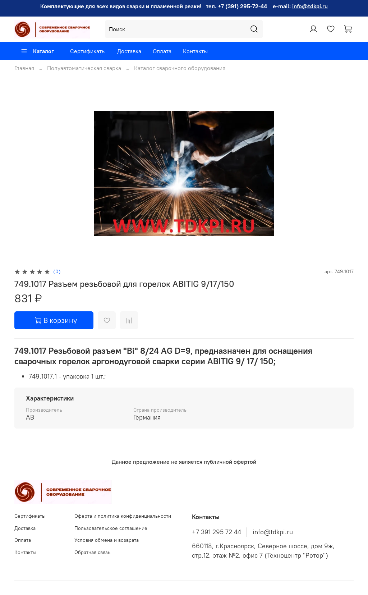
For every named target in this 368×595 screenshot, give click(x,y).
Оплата (162, 51)
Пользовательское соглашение (110, 528)
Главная (24, 68)
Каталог (43, 51)
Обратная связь (92, 552)
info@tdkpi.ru (310, 6)
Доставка (129, 51)
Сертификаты (88, 51)
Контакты (195, 51)
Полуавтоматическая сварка (84, 68)
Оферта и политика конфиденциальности (122, 516)
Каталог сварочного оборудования (179, 68)
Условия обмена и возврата (106, 540)
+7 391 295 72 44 (216, 532)
